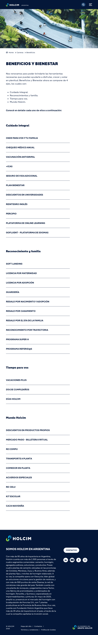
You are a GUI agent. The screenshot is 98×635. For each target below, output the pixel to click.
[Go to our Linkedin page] (66, 560)
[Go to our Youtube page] (73, 560)
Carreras (20, 52)
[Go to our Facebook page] (79, 560)
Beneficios (30, 52)
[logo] (12, 5)
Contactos (71, 550)
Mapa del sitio (26, 626)
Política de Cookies (48, 630)
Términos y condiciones (29, 630)
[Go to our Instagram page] (86, 560)
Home (11, 52)
